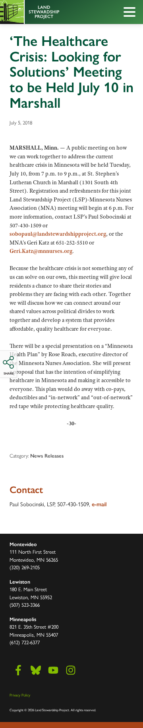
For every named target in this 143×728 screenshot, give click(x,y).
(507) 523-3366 (25, 604)
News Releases (47, 456)
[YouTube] (53, 670)
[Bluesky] (35, 670)
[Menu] (131, 13)
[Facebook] (18, 670)
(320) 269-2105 (25, 567)
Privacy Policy (20, 695)
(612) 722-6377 (25, 642)
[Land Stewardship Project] (53, 12)
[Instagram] (70, 670)
